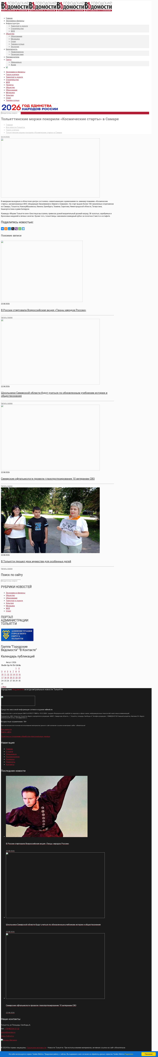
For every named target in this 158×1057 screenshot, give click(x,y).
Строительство (12, 80)
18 (5, 678)
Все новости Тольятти (15, 127)
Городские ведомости (36, 1048)
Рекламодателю (13, 757)
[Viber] (16, 228)
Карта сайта (6, 732)
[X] (12, 228)
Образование (11, 90)
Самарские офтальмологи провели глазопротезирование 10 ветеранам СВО (48, 478)
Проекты (10, 85)
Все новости (6, 729)
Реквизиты (10, 762)
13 (11, 674)
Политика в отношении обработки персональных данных (25, 736)
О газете (9, 751)
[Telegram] (23, 228)
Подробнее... (129, 1054)
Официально (11, 754)
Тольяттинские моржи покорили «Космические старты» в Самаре (34, 132)
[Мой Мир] (9, 228)
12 (8, 674)
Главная (9, 125)
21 (14, 678)
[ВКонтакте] (2, 228)
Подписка (10, 759)
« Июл (3, 687)
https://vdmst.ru (7, 1036)
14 (14, 674)
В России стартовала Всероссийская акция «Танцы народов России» (43, 310)
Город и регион (12, 74)
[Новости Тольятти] (56, 11)
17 (2, 678)
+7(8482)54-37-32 (12, 1029)
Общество (10, 87)
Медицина (10, 93)
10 (2, 674)
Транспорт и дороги (14, 77)
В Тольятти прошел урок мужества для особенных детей (36, 561)
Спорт (8, 98)
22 (17, 678)
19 (8, 678)
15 (17, 674)
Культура (10, 95)
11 (5, 674)
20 (11, 678)
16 (19, 674)
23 (19, 678)
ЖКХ (8, 82)
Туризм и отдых (12, 100)
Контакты (10, 764)
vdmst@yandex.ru (8, 1032)
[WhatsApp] (19, 228)
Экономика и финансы (15, 72)
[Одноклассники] (5, 228)
